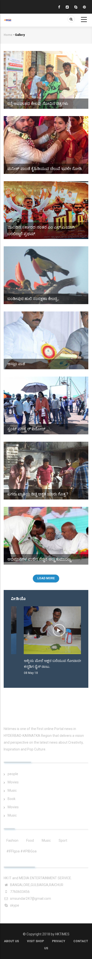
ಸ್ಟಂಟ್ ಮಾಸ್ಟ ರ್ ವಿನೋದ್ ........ (29, 429)
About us (11, 941)
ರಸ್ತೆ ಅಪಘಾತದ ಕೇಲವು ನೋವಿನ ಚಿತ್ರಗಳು (37, 103)
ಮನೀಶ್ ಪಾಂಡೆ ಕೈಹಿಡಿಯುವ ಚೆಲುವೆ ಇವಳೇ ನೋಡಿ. (44, 168)
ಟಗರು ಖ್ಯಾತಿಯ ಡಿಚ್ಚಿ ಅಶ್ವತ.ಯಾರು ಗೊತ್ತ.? (37, 494)
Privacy (58, 941)
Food (30, 840)
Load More (46, 578)
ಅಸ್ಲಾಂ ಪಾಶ (16, 363)
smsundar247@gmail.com (30, 898)
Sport (63, 840)
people (13, 774)
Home (8, 35)
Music (12, 790)
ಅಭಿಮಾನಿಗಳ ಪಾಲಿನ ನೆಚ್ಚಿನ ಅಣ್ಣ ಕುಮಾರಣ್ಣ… (40, 559)
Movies (13, 782)
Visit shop (35, 941)
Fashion (12, 840)
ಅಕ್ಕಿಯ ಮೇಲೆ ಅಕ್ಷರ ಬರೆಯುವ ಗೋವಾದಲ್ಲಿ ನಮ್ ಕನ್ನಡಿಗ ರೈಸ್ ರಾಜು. (44, 664)
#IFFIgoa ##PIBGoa (21, 851)
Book (11, 799)
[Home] (8, 17)
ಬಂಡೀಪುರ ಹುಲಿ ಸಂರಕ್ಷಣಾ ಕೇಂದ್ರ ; (33, 298)
